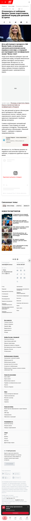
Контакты (19, 298)
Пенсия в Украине (8, 387)
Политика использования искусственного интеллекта (8, 308)
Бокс (5, 434)
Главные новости (8, 322)
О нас (3, 286)
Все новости (8, 320)
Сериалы (6, 401)
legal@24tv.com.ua (19, 499)
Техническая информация (23, 295)
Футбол (6, 436)
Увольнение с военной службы (12, 358)
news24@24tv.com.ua (7, 264)
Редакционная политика (7, 291)
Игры (18, 310)
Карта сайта (19, 308)
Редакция (4, 289)
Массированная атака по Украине (12, 347)
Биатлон (6, 440)
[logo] (10, 2)
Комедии (6, 399)
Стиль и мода (11, 6)
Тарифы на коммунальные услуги (12, 382)
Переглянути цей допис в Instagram (12, 177)
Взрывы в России (8, 349)
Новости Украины (8, 324)
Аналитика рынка (8, 423)
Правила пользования (7, 301)
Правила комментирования (21, 293)
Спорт (6, 432)
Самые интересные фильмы (11, 393)
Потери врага (7, 351)
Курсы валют (7, 378)
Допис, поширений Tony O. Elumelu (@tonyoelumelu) (16, 193)
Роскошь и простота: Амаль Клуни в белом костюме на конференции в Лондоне (15, 105)
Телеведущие (5, 296)
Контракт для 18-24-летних (11, 364)
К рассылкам (9, 464)
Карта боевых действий (10, 341)
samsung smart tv (16, 477)
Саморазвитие (7, 414)
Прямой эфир (7, 326)
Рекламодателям (6, 298)
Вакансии (19, 300)
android (6, 473)
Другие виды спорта (9, 442)
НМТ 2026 (6, 412)
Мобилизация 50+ (8, 360)
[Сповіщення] (29, 2)
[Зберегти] (26, 22)
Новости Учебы (8, 407)
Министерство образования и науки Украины (15, 408)
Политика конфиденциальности (7, 304)
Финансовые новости (9, 380)
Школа (6, 410)
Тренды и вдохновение (10, 427)
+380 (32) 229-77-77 (10, 498)
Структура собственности (22, 303)
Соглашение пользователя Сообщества (23, 290)
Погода (6, 332)
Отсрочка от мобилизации (10, 366)
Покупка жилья (8, 425)
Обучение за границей (9, 416)
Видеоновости (7, 328)
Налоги (6, 385)
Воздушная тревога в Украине (11, 345)
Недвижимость (8, 421)
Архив (18, 305)
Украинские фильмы (9, 395)
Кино (5, 392)
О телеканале (5, 293)
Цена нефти (7, 376)
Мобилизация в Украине (11, 356)
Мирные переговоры (9, 343)
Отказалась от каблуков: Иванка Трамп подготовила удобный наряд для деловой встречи (22, 6)
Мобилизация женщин (9, 362)
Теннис (6, 438)
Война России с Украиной (11, 337)
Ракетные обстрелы (9, 339)
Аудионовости (7, 330)
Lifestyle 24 (4, 6)
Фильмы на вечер (8, 397)
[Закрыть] (28, 507)
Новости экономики (10, 375)
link (17, 270)
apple (16, 473)
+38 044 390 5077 (21, 264)
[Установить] (15, 510)
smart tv (6, 477)
